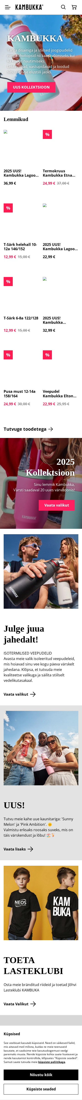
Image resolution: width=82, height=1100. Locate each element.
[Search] (63, 7)
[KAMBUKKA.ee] (29, 7)
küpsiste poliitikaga (51, 1062)
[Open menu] (7, 7)
